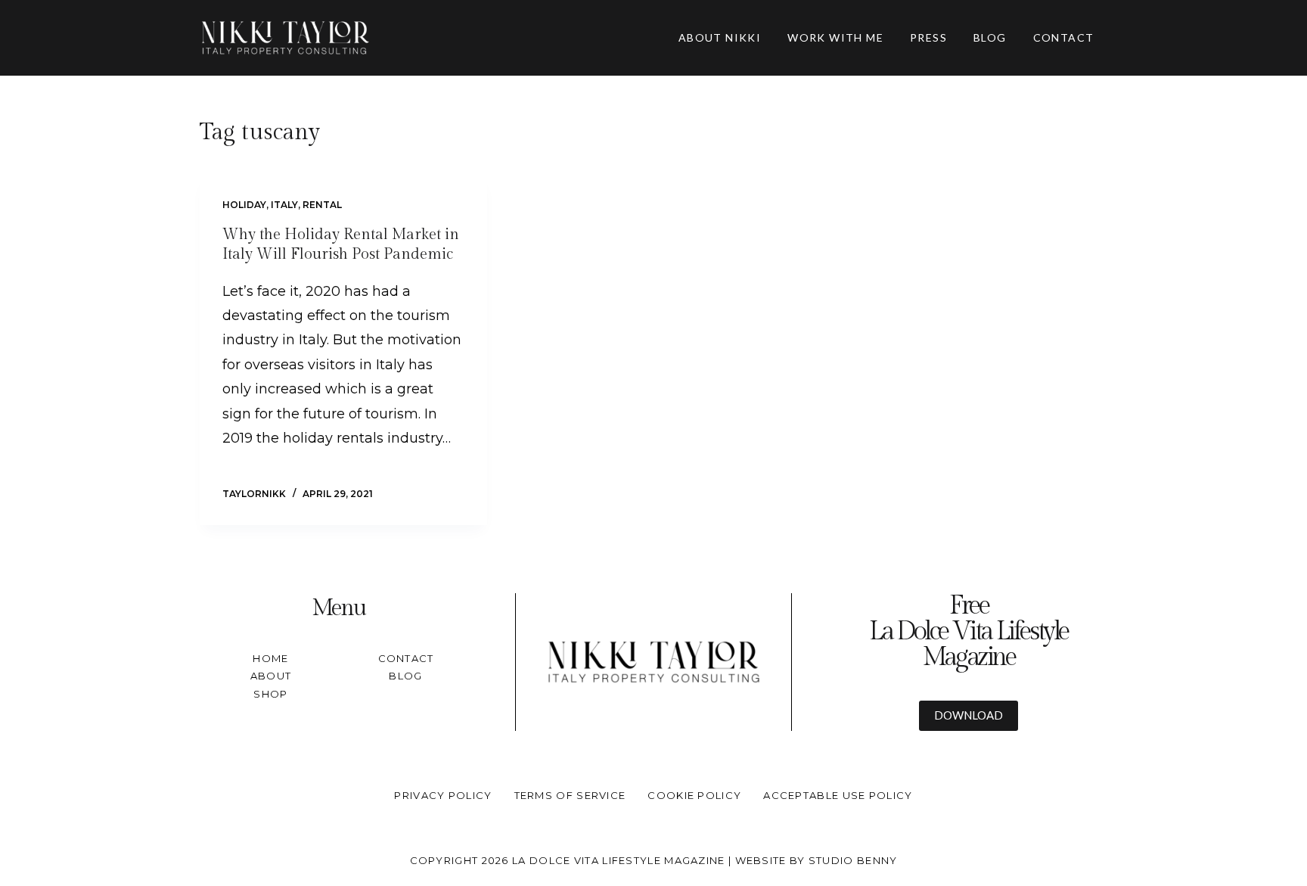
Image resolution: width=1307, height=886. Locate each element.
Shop (270, 694)
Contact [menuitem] (1063, 37)
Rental (322, 204)
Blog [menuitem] (990, 37)
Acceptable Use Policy (837, 795)
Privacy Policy (443, 795)
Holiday (244, 204)
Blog (405, 676)
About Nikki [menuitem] (719, 37)
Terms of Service (570, 795)
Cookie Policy (694, 795)
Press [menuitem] (928, 37)
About (271, 676)
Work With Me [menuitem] (835, 37)
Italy (284, 204)
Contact (406, 658)
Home (270, 658)
